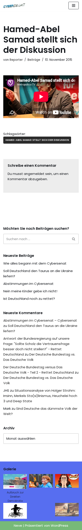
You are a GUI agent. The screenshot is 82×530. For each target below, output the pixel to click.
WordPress (59, 525)
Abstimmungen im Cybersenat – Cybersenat (40, 320)
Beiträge (34, 60)
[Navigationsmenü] (73, 5)
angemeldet (34, 173)
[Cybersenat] (15, 5)
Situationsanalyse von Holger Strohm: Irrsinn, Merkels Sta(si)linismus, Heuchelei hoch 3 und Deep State (40, 395)
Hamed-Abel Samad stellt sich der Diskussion (37, 140)
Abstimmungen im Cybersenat (28, 283)
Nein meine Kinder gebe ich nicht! (30, 291)
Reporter (16, 60)
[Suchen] (74, 239)
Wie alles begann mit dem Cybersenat (34, 263)
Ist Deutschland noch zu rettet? (29, 298)
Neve (18, 525)
